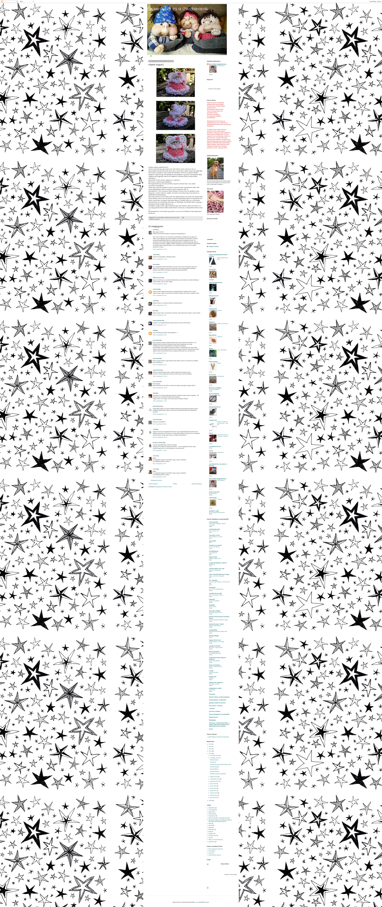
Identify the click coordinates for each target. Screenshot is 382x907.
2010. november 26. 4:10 (159, 325)
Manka (211, 348)
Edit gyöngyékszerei (215, 407)
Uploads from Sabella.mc (216, 682)
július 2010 (213, 783)
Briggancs (212, 322)
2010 (210, 753)
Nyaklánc (210, 833)
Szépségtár (212, 587)
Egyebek (210, 812)
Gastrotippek (211, 851)
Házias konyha (213, 557)
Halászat (211, 678)
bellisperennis (213, 309)
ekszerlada (156, 340)
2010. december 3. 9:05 (159, 463)
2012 (210, 749)
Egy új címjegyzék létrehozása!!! (217, 512)
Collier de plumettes (213, 672)
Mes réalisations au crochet (215, 536)
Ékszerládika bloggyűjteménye (217, 64)
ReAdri (211, 451)
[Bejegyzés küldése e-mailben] (182, 217)
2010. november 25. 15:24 (160, 259)
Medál (210, 827)
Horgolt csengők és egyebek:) (218, 773)
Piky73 (211, 433)
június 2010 (213, 786)
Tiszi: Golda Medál (221, 350)
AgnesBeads (156, 370)
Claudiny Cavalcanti (214, 646)
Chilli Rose (219, 336)
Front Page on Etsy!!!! (214, 684)
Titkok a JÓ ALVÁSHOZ (214, 839)
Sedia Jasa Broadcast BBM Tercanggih (218, 619)
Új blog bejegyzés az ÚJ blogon (216, 641)
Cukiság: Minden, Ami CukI (216, 568)
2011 (210, 751)
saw (196, 902)
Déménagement (213, 493)
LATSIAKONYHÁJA (214, 529)
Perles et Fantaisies (214, 665)
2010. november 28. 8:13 (159, 424)
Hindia (218, 395)
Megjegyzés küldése (156, 480)
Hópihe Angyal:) (214, 760)
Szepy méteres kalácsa (214, 855)
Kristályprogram (213, 551)
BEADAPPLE (212, 335)
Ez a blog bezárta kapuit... (215, 653)
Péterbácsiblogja (214, 635)
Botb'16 (219, 363)
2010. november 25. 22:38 (160, 272)
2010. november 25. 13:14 (160, 249)
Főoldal (175, 484)
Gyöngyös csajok (214, 511)
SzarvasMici (212, 541)
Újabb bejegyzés (153, 484)
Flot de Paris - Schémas (215, 705)
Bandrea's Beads (158, 442)
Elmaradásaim (220, 376)
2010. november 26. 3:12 (159, 315)
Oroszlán (219, 310)
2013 (210, 746)
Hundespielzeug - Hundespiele (217, 700)
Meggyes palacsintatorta (215, 625)
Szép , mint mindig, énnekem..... (216, 595)
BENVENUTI (212, 564)
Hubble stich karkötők (222, 323)
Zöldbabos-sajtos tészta (215, 558)
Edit (154, 330)
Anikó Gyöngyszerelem (215, 282)
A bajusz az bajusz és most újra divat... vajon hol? (222, 423)
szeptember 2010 (215, 779)
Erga (154, 393)
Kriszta (155, 264)
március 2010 (214, 793)
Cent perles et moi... (214, 535)
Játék (209, 823)
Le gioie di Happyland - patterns (218, 563)
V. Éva (154, 456)
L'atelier (211, 671)
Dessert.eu (211, 853)
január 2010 (213, 797)
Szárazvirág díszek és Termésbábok (219, 714)
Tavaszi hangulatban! (214, 389)
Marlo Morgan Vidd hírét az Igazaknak (218, 737)
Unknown (155, 289)
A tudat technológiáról (214, 600)
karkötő (210, 825)
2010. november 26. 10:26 (160, 387)
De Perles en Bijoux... (215, 711)
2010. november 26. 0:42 (159, 295)
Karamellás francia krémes (215, 612)
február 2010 (213, 795)
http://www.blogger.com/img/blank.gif (218, 818)
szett (209, 837)
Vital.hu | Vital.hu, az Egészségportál (219, 697)
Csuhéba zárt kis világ (215, 593)
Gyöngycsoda (213, 420)
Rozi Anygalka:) (221, 65)
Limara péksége (213, 522)
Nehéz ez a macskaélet (214, 570)
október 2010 (214, 776)
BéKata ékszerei (213, 295)
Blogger (207, 902)
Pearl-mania (212, 374)
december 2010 (214, 755)
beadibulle (212, 605)
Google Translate (214, 246)
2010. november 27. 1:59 (159, 401)
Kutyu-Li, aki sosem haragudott (216, 576)
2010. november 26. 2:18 (159, 305)
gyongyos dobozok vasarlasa (217, 703)
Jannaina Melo (213, 630)
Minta (209, 831)
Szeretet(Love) (212, 835)
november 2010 (214, 758)
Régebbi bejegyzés (197, 484)
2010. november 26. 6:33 (159, 353)
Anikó (154, 300)
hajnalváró (212, 599)
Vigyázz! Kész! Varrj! (215, 640)
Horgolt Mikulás (214, 769)
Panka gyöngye (157, 320)
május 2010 (213, 788)
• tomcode (212, 708)
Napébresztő (212, 676)
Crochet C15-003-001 (214, 546)
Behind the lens (213, 717)
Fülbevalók (211, 814)
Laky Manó (213, 762)
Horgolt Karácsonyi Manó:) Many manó (220, 764)
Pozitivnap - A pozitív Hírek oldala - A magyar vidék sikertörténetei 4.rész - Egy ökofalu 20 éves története (219, 724)
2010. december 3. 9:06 (159, 477)
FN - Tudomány (213, 580)
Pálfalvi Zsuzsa (157, 277)
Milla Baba (211, 829)
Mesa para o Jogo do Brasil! (216, 647)
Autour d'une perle (214, 492)
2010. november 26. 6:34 (159, 364)
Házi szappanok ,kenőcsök (215, 849)
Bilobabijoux (212, 720)
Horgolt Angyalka (214, 767)
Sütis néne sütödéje (214, 611)
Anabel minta (212, 689)
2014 (210, 744)
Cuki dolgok (211, 810)
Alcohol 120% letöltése (214, 660)
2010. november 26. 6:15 (159, 335)
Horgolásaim (157, 219)
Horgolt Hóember (214, 771)
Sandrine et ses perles (215, 545)
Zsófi (154, 429)
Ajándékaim (211, 808)
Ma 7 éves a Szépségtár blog (216, 589)
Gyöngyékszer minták (215, 688)
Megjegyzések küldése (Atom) (164, 486)
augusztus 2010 (214, 781)
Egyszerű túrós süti (213, 530)
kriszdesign (212, 269)
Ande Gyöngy (213, 497)
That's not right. (212, 606)
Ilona (154, 310)
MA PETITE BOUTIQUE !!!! (215, 666)
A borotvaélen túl (213, 552)
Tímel (154, 229)
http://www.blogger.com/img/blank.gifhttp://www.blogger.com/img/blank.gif (220, 820)
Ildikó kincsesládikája (215, 388)
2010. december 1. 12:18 (159, 450)
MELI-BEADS (156, 406)
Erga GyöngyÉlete (214, 394)
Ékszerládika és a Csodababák (177, 9)
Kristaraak (212, 694)
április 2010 (213, 790)
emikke (155, 254)
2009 (210, 800)
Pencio (211, 729)
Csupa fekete (220, 452)
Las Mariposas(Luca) (215, 446)
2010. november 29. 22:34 (160, 437)
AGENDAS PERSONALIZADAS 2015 (218, 631)
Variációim (211, 841)
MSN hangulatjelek (214, 651)
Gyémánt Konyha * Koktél (216, 624)
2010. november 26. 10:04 (160, 376)
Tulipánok (219, 499)
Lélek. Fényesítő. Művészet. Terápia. (219, 574)
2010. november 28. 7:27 (159, 414)
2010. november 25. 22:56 (160, 284)
